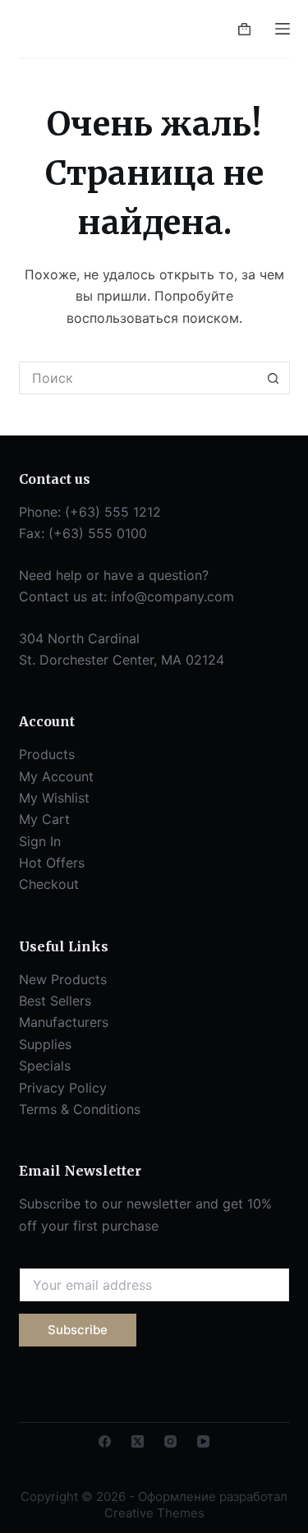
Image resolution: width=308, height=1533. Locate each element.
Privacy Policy (63, 1088)
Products (47, 754)
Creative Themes (154, 1513)
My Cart (44, 819)
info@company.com (172, 596)
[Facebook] (105, 1441)
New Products (63, 979)
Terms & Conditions (79, 1109)
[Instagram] (170, 1441)
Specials (45, 1065)
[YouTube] (203, 1441)
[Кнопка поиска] (273, 377)
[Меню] (282, 28)
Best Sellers (55, 1000)
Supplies (45, 1044)
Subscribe (78, 1329)
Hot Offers (52, 862)
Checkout (49, 884)
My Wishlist (54, 798)
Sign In (40, 841)
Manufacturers (63, 1022)
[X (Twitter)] (137, 1441)
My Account (56, 776)
